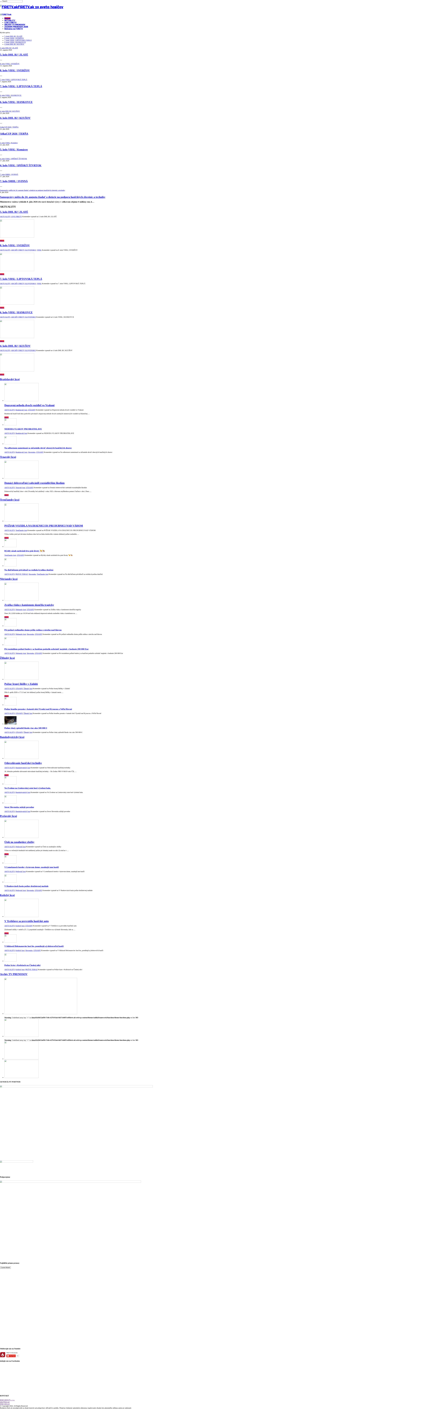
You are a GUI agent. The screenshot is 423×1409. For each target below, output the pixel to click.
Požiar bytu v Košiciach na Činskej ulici (22, 965)
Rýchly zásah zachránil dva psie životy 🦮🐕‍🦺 (24, 551)
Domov (7, 18)
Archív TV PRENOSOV (13, 974)
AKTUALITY (9, 20)
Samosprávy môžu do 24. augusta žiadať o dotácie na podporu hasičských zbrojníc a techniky (52, 197)
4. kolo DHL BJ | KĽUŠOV (14, 44)
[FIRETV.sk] (5, 14)
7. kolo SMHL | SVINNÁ (14, 181)
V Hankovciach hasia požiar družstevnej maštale (26, 886)
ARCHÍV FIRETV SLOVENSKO (23, 250)
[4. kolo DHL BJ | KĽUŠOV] (21, 1077)
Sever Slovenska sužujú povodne (19, 807)
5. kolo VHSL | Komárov (14, 149)
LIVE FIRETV (10, 22)
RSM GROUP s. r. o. (7, 1400)
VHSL (39, 250)
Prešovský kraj (8, 816)
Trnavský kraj (8, 456)
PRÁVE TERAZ (22, 574)
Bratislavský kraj (10, 379)
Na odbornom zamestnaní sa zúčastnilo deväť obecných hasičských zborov (38, 448)
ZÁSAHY (31, 410)
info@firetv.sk (4, 1402)
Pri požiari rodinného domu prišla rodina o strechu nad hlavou (33, 630)
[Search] (1, 1)
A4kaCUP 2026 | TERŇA (14, 133)
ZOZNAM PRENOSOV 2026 (16, 27)
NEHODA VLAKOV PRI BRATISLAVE (23, 429)
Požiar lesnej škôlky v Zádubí (21, 683)
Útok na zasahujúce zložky (19, 842)
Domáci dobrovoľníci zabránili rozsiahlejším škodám (34, 482)
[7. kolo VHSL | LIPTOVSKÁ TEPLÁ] (21, 1036)
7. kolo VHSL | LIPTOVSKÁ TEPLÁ (18, 40)
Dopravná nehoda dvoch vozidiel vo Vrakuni (29, 405)
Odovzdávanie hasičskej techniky (23, 763)
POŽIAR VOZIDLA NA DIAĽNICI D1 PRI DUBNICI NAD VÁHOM (43, 525)
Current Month (5, 1267)
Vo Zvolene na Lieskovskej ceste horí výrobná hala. (27, 788)
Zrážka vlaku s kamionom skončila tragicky (29, 604)
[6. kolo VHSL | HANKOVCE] (21, 1059)
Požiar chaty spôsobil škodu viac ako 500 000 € (25, 728)
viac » (2, 241)
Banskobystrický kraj (12, 737)
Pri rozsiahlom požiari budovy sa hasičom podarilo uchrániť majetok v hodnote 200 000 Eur (46, 649)
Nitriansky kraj (9, 578)
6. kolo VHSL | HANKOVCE (15, 42)
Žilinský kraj (7, 657)
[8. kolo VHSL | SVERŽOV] (40, 1014)
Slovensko (31, 452)
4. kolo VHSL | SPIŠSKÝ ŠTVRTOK (20, 165)
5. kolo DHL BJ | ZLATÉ (13, 36)
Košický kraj (7, 895)
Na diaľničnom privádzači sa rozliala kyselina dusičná (28, 570)
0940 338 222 (5, 1404)
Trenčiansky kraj (9, 499)
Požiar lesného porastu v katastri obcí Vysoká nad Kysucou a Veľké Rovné (38, 709)
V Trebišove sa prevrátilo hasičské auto (26, 921)
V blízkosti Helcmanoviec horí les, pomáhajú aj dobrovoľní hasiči (34, 946)
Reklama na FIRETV (13, 29)
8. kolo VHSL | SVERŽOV (14, 38)
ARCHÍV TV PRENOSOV (14, 25)
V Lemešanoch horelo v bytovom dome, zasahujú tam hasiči (31, 867)
